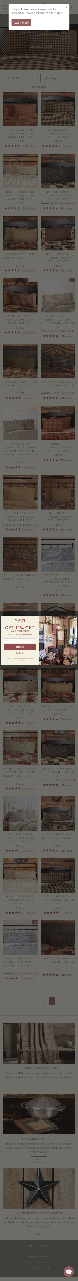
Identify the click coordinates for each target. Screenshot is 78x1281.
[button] (68, 1271)
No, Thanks (20, 653)
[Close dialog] (74, 618)
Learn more (21, 22)
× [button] (67, 7)
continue (20, 647)
